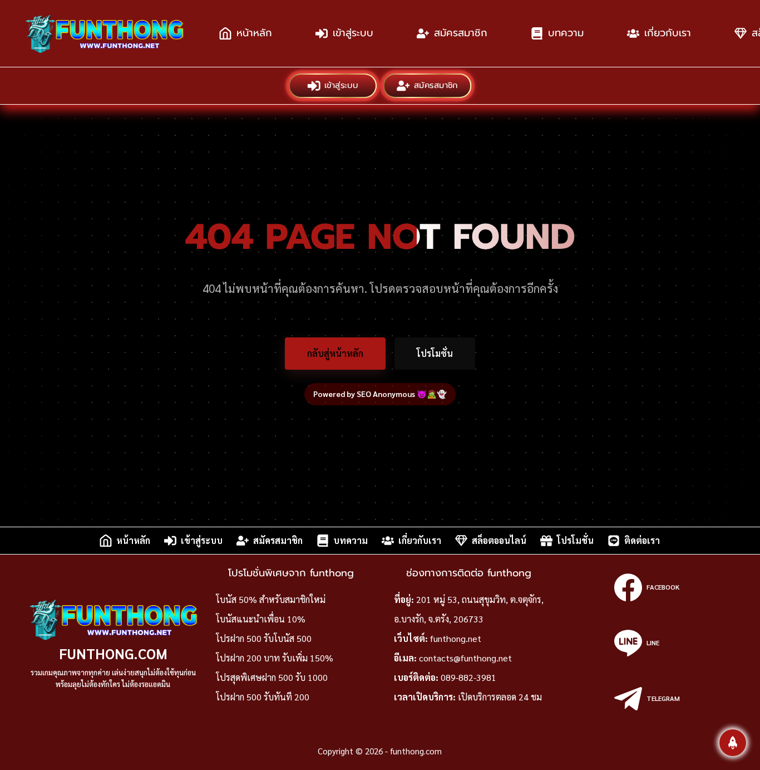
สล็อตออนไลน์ (499, 540)
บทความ (566, 33)
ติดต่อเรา (642, 540)
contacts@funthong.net (465, 658)
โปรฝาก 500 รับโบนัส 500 (264, 638)
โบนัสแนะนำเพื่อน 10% (260, 619)
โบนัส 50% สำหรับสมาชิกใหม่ (270, 599)
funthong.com (113, 653)
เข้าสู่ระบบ (353, 33)
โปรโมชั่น (435, 353)
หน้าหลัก (254, 33)
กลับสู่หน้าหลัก (335, 353)
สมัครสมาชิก (460, 33)
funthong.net (455, 638)
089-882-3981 (468, 677)
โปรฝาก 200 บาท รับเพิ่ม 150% (274, 658)
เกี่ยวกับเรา (667, 33)
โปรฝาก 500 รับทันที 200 (262, 697)
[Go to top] (732, 742)
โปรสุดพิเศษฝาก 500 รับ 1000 (272, 677)
